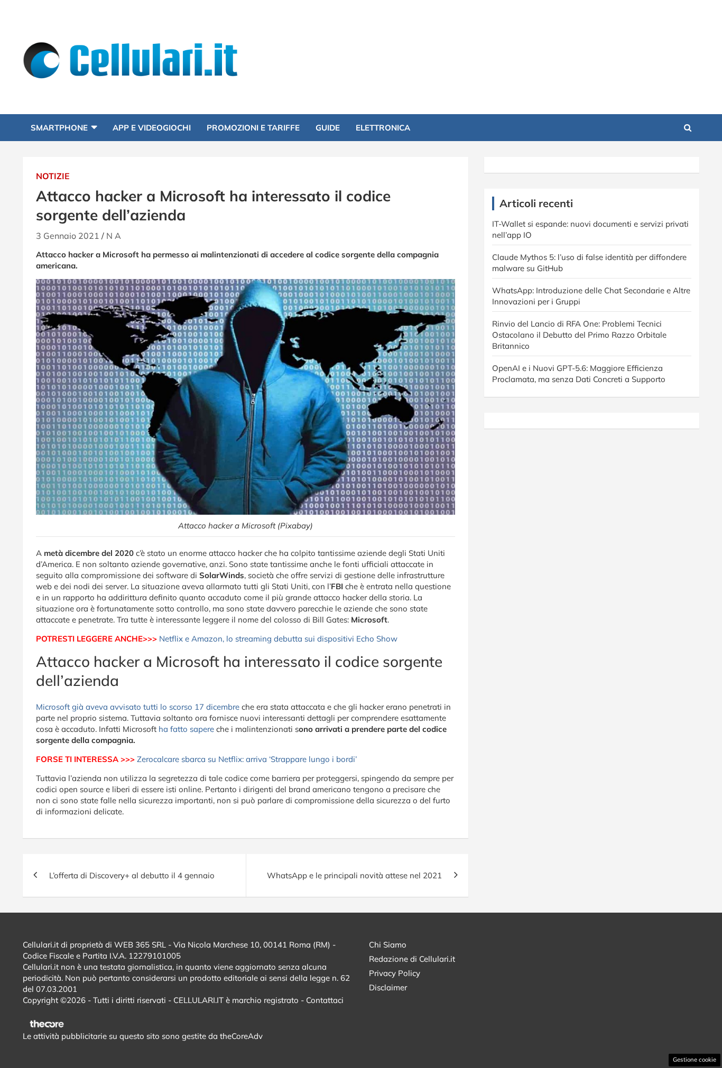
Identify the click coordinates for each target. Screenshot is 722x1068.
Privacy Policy (394, 973)
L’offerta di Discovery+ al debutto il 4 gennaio (132, 875)
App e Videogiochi (152, 128)
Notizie (53, 176)
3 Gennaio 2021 (67, 235)
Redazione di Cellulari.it (412, 959)
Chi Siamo (387, 945)
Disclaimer (388, 987)
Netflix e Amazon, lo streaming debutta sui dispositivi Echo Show (278, 639)
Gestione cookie (694, 1059)
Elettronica (383, 128)
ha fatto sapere (185, 729)
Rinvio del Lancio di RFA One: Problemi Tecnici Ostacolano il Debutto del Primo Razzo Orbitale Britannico (579, 335)
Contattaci (325, 1000)
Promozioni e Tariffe (253, 128)
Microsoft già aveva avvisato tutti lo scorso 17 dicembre (137, 707)
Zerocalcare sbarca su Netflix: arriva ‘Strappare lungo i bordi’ (247, 759)
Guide (328, 128)
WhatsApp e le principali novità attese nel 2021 (354, 875)
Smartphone (59, 128)
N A (113, 235)
